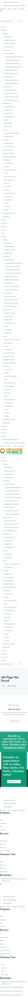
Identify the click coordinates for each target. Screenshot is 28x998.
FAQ (1, 826)
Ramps (5, 130)
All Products (3, 823)
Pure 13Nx (7, 186)
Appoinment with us (13, 781)
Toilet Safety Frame (9, 116)
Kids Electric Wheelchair (12, 80)
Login (1, 861)
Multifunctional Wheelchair (11, 73)
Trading (3, 230)
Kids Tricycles (8, 126)
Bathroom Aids (7, 103)
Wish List (2, 844)
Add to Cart (3, 865)
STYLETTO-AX (8, 163)
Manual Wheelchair (9, 53)
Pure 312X (7, 183)
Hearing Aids (6, 160)
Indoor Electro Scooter (10, 90)
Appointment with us (14, 747)
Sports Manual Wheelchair (13, 60)
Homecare (6, 140)
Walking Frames (8, 47)
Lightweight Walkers (9, 40)
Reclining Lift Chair (9, 146)
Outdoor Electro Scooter (10, 93)
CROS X (6, 210)
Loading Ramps (8, 136)
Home (3, 27)
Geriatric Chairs (8, 143)
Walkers (5, 33)
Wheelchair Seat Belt (8, 153)
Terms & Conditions (5, 850)
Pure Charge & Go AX (10, 176)
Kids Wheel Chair (9, 76)
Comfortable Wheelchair (10, 70)
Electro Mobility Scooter (10, 100)
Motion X (6, 190)
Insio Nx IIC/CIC (8, 200)
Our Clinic (4, 226)
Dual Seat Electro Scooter (11, 96)
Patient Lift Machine (8, 150)
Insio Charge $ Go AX (10, 193)
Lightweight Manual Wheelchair (14, 56)
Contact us (4, 223)
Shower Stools (8, 113)
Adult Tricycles (8, 123)
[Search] (21, 21)
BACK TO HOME (14, 721)
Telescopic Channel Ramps (11, 133)
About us (3, 220)
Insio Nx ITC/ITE (8, 196)
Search (2, 21)
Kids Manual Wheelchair (12, 83)
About (1, 820)
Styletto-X (7, 166)
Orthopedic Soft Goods (9, 213)
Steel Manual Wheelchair (12, 63)
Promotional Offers (5, 953)
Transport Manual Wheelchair (14, 67)
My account (3, 847)
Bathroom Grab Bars (9, 106)
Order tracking (3, 841)
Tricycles (5, 120)
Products (3, 30)
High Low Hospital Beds (9, 156)
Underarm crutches (9, 43)
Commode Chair (8, 110)
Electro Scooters (7, 86)
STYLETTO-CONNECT (10, 170)
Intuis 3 (6, 203)
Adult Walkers (8, 37)
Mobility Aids (6, 216)
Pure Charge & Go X (9, 180)
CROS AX (7, 206)
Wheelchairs (6, 50)
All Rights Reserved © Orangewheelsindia (11, 987)
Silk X (6, 173)
